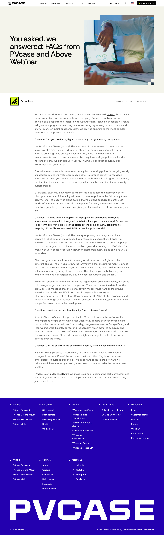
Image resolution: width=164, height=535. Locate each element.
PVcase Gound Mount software (52, 373)
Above (110, 114)
